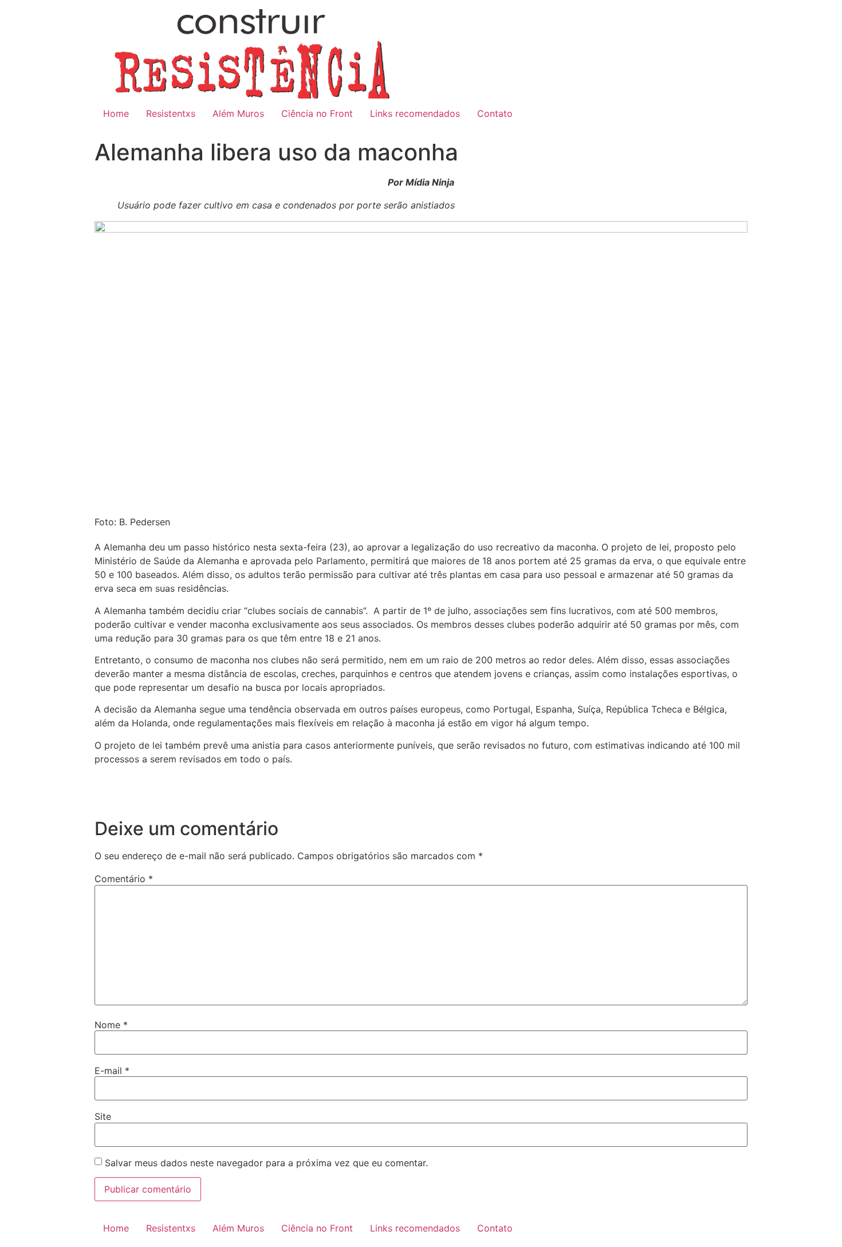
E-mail (112, 1070)
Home (116, 113)
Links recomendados (415, 113)
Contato (495, 113)
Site (103, 1116)
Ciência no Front (317, 113)
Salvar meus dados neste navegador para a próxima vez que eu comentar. (266, 1162)
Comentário (124, 878)
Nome (111, 1024)
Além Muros (238, 113)
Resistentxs (170, 113)
